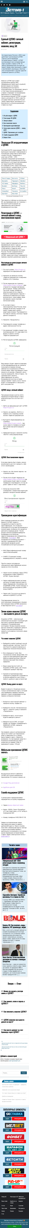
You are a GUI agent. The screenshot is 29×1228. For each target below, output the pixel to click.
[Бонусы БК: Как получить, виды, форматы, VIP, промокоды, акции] (14, 918)
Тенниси (15, 191)
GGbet (22, 178)
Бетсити (15, 178)
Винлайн (5, 181)
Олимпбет (5, 191)
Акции (11, 1205)
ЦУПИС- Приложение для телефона (13, 132)
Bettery (22, 183)
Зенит (14, 188)
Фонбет (4, 186)
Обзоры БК (4, 1196)
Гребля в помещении (7, 1096)
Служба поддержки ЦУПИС (11, 135)
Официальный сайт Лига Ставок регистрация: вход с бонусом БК (14, 1044)
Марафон (15, 183)
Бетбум (14, 186)
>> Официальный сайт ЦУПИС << (14, 236)
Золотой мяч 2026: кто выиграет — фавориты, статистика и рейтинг (14, 1085)
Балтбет (5, 194)
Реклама (12, 1211)
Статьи (3, 1205)
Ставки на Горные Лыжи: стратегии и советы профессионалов (14, 1100)
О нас (3, 1214)
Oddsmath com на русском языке (11, 1090)
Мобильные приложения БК (22, 1197)
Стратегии (21, 1205)
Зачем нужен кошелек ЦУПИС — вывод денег (14, 129)
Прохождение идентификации (12, 126)
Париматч (15, 181)
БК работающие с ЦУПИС (10, 116)
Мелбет (23, 181)
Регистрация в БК (14, 1196)
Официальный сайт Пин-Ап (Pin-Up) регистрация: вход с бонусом (14, 1047)
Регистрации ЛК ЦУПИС (10, 118)
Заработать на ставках (13, 1202)
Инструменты (22, 1208)
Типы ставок (4, 1208)
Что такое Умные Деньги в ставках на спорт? (14, 1093)
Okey (14, 1226)
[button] (14, 124)
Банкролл (21, 1201)
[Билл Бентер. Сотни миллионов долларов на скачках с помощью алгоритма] (14, 950)
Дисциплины (13, 1208)
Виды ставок (4, 1201)
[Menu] (1, 1)
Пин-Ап (22, 186)
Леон (3, 188)
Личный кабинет (8, 121)
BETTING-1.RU (24, 1224)
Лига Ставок (6, 178)
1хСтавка (5, 183)
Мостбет (15, 194)
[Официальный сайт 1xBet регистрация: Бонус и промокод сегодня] (14, 853)
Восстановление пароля (10, 123)
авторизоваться (14, 1061)
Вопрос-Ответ (7, 137)
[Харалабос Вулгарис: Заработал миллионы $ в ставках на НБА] (14, 888)
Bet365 (22, 188)
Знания (5, 36)
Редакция (21, 1211)
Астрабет (23, 191)
